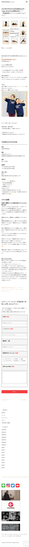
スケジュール (4, 417)
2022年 (3, 455)
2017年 (3, 467)
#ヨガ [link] (3, 291)
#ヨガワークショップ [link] (6, 289)
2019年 (3, 462)
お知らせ (3, 412)
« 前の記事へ (5, 399)
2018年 (3, 465)
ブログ (3, 420)
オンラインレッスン (18, 534)
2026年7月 (4, 432)
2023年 (3, 452)
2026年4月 (4, 439)
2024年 (3, 450)
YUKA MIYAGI (8, 2)
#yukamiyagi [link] (9, 287)
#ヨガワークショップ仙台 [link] (17, 289)
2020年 (3, 460)
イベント (3, 415)
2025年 (3, 447)
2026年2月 (4, 442)
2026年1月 (4, 444)
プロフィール (7, 534)
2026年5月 (4, 437)
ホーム (3, 534)
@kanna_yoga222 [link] (21, 86)
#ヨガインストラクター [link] (17, 287)
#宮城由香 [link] (4, 287)
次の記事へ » (24, 399)
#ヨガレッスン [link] (7, 291)
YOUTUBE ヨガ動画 (6, 422)
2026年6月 (4, 434)
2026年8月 (4, 429)
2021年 (3, 457)
